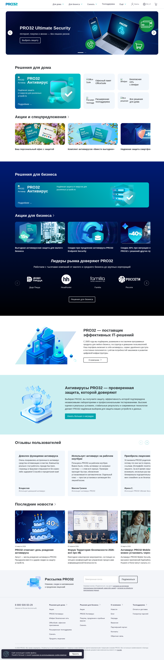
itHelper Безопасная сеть (59, 618)
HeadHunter (66, 287)
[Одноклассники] (29, 615)
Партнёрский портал (119, 627)
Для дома (57, 4)
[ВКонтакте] (23, 615)
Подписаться (128, 579)
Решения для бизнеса (82, 299)
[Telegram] (35, 615)
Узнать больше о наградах (80, 416)
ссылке (119, 650)
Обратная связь (117, 636)
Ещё (122, 4)
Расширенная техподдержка (60, 630)
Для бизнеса (74, 4)
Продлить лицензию (57, 639)
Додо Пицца (34, 287)
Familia (98, 287)
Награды (114, 618)
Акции (51, 609)
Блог (112, 614)
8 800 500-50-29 (24, 605)
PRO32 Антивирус (56, 614)
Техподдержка (108, 4)
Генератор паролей (140, 614)
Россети (129, 287)
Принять (75, 654)
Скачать (91, 4)
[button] (147, 4)
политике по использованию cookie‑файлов (49, 655)
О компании (94, 360)
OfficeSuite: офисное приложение (57, 624)
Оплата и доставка (140, 609)
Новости (114, 609)
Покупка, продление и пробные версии (92, 619)
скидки (56, 584)
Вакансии (114, 623)
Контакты (114, 632)
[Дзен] (17, 615)
